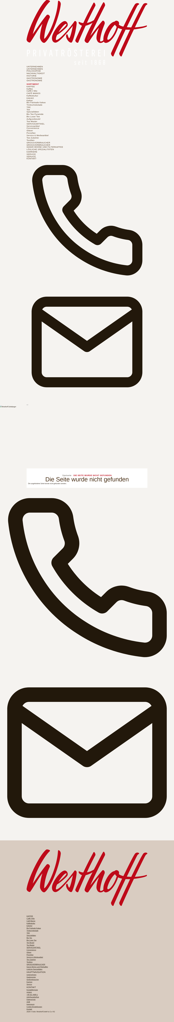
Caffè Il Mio (31, 918)
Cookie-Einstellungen (34, 1007)
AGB (28, 1002)
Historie (32, 76)
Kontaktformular (32, 990)
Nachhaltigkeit (36, 73)
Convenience (33, 128)
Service (29, 984)
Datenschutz (31, 999)
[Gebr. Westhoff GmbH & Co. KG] (87, 64)
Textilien (31, 140)
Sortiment (33, 84)
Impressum (30, 1004)
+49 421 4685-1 (32, 995)
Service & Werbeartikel (38, 135)
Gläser (30, 131)
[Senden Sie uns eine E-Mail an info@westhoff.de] (87, 402)
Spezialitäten (33, 112)
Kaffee (31, 87)
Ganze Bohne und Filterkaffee (45, 147)
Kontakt (31, 159)
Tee (29, 107)
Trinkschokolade (34, 105)
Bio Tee (29, 938)
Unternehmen (31, 975)
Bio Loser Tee (33, 117)
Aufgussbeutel (33, 119)
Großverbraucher (36, 964)
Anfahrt (29, 992)
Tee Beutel (30, 943)
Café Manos (31, 921)
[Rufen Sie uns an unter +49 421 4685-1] (87, 280)
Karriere (32, 152)
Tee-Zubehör (33, 138)
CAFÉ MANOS (33, 93)
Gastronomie (31, 977)
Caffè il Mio (32, 91)
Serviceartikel (36, 124)
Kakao (30, 98)
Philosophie (34, 71)
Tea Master (32, 121)
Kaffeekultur (32, 96)
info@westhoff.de (33, 997)
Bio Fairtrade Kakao (36, 102)
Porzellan (31, 133)
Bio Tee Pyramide (35, 114)
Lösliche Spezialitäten (40, 149)
